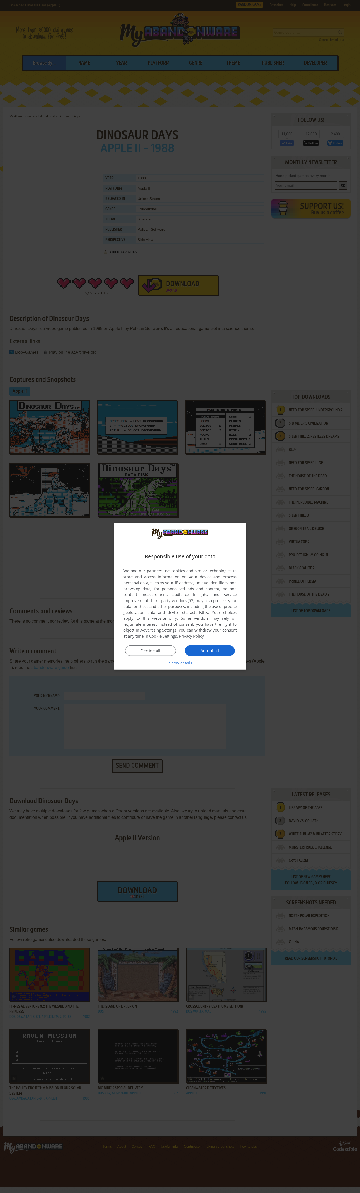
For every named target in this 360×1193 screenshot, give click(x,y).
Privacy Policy (191, 636)
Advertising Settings (158, 630)
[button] (180, 663)
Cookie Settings (163, 636)
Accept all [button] (210, 650)
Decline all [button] (150, 650)
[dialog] (180, 596)
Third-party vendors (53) (172, 600)
